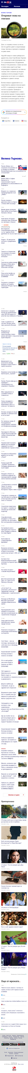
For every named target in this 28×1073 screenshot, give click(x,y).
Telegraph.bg (13, 1039)
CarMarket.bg (5, 1036)
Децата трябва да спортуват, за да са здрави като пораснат (8, 686)
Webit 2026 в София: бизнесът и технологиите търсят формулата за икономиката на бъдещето (11, 182)
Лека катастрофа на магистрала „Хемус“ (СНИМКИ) (8, 274)
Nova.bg (20, 1038)
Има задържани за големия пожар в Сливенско (7, 393)
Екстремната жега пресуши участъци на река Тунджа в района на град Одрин (8, 530)
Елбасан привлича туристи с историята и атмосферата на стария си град (9, 741)
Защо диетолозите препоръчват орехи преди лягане (8, 622)
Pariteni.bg (6, 1038)
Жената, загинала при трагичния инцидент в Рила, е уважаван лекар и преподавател (9, 766)
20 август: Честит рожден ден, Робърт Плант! (13, 968)
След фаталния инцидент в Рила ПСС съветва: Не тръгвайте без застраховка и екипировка (11, 519)
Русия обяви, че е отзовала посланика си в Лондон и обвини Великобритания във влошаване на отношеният (13, 169)
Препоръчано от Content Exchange (18, 974)
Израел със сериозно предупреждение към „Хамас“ (8, 192)
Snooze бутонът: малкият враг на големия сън (11, 887)
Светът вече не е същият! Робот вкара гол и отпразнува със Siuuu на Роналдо (13, 1025)
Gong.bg (14, 1035)
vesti (4, 1018)
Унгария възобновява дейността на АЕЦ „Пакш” (8, 455)
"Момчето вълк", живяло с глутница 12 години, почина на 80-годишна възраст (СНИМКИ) (12, 989)
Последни (4, 6)
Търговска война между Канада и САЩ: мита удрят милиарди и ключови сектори (9, 265)
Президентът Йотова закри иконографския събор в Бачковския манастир (8, 434)
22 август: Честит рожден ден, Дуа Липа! (12, 866)
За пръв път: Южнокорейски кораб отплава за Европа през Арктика (9, 561)
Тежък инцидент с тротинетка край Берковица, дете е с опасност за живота (8, 403)
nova (4, 995)
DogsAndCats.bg (20, 1035)
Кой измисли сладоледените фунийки (6, 540)
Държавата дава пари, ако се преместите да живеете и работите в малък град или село (8, 695)
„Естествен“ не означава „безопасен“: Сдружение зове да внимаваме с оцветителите (10, 590)
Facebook (17, 121)
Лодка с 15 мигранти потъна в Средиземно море (8, 241)
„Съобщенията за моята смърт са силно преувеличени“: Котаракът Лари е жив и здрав (11, 487)
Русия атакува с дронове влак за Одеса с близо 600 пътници (9, 201)
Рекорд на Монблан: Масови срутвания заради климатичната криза (8, 601)
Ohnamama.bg (16, 1036)
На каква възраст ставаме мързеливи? (8, 570)
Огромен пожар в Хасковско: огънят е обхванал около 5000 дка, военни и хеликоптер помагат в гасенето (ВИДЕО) (13, 754)
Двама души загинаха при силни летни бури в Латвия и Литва (9, 211)
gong (4, 1029)
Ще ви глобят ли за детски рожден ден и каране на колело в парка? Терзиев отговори (10, 719)
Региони (17, 6)
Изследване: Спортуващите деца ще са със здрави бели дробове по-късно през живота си (13, 231)
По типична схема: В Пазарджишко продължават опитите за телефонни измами (8, 423)
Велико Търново (11, 158)
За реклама (10, 1052)
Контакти (11, 1053)
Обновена (3, 748)
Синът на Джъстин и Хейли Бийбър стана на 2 (14, 1001)
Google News (7, 121)
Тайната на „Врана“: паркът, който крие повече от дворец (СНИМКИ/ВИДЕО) (8, 785)
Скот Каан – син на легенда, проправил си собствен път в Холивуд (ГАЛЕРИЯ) (9, 644)
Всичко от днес (14, 795)
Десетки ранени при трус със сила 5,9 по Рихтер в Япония (8, 580)
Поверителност (10, 1055)
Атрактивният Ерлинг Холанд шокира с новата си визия (8, 654)
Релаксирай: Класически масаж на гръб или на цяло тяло (9, 349)
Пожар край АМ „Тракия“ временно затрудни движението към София (8, 465)
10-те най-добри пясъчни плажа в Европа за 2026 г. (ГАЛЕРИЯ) (7, 663)
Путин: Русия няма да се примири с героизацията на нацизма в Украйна (9, 383)
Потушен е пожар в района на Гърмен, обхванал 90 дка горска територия (9, 285)
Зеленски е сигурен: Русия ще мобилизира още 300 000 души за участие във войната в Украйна (12, 313)
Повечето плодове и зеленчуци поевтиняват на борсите (9, 631)
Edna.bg (11, 1038)
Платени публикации (18, 1052)
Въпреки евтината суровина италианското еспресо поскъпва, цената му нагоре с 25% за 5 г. (11, 550)
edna (4, 1004)
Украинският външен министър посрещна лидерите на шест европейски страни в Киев (10, 445)
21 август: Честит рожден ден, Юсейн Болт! (13, 947)
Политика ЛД (20, 1055)
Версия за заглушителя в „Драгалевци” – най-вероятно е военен (9, 776)
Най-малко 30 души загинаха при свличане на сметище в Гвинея (9, 220)
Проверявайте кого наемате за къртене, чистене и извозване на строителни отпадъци (9, 612)
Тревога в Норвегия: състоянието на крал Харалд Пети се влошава (8, 254)
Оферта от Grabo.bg (5, 344)
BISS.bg (10, 1036)
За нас (5, 1052)
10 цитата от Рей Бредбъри (9, 907)
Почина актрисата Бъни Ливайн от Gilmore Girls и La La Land (9, 413)
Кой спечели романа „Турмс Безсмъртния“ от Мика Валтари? (11, 842)
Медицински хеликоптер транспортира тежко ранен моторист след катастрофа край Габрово (12, 334)
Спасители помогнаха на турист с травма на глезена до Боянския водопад (8, 508)
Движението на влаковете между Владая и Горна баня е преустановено (8, 363)
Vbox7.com (8, 1035)
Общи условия (21, 1064)
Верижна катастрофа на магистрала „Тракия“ (9, 372)
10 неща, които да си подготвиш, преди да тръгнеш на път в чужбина (13, 821)
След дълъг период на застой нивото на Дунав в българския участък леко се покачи (9, 498)
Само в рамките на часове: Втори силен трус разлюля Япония (8, 323)
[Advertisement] (14, 139)
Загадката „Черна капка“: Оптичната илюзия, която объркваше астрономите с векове (13, 1012)
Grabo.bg (22, 1036)
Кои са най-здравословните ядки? (12, 927)
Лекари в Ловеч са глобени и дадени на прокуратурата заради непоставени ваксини (8, 476)
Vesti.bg (15, 1038)
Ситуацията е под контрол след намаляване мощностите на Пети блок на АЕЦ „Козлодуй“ (12, 707)
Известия (15, 1058)
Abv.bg (3, 1035)
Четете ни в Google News (14, 1048)
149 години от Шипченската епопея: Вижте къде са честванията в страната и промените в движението (13, 675)
